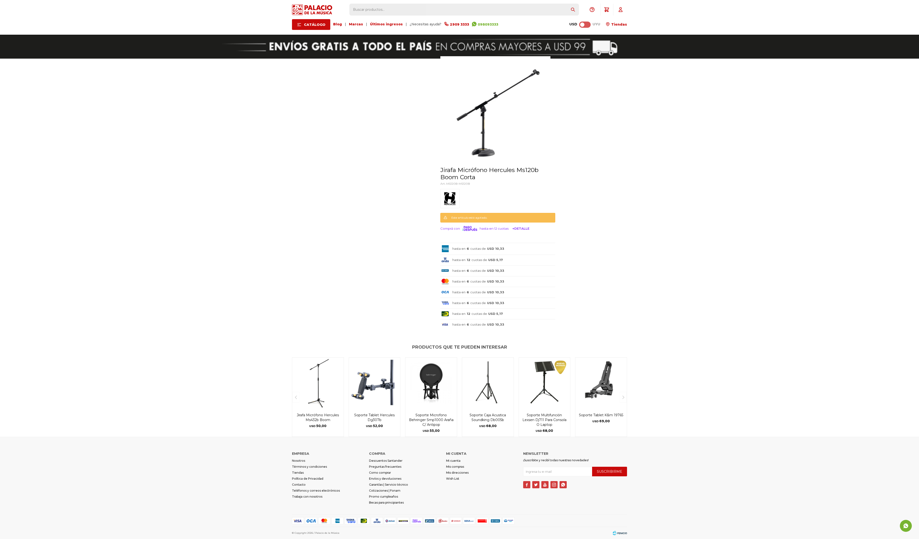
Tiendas (618, 24)
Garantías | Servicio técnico (388, 484)
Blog (337, 24)
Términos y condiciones (309, 466)
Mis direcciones (457, 472)
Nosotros (298, 460)
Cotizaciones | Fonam (384, 490)
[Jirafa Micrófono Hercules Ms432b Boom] (318, 383)
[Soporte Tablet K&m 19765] (601, 383)
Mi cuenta (453, 460)
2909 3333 (459, 24)
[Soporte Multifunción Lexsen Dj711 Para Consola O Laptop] (545, 383)
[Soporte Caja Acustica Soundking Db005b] (488, 383)
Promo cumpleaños (383, 496)
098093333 (488, 24)
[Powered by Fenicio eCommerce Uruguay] (620, 533)
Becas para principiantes (386, 502)
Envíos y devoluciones (385, 478)
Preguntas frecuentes (385, 466)
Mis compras (455, 466)
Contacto (299, 484)
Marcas (356, 24)
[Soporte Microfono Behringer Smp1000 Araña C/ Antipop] (431, 383)
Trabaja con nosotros (307, 496)
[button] (573, 10)
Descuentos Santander (386, 460)
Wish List (452, 478)
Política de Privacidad (307, 478)
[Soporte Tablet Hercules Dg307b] (375, 383)
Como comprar (380, 472)
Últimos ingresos (386, 24)
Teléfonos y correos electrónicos (316, 490)
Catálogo (314, 24)
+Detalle (520, 228)
